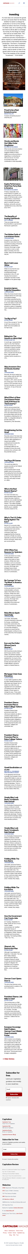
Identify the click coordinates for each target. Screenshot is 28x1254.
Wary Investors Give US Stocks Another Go (12, 369)
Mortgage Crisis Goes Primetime (13, 675)
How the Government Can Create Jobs (13, 917)
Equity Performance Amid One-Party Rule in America (12, 186)
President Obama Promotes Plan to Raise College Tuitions (13, 704)
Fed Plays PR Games (12, 460)
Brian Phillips (9, 114)
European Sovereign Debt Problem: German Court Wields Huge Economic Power (13, 1031)
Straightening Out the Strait (13, 431)
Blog (10, 1235)
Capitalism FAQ (6, 1126)
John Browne (9, 238)
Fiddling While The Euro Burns (11, 860)
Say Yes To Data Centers (8, 1171)
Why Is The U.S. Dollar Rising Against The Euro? (12, 519)
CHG (3, 1190)
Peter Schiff (8, 267)
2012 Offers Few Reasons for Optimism (13, 551)
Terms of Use (19, 1230)
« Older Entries (8, 1059)
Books (14, 1232)
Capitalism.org (20, 1232)
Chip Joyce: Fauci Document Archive (11, 1175)
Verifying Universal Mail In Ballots (10, 1173)
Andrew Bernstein (18, 1207)
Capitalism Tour (6, 1122)
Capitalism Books (7, 1130)
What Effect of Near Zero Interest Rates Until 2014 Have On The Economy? (12, 400)
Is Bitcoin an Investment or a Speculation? (14, 68)
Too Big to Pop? (10, 318)
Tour (17, 1235)
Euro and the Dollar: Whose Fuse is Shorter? (12, 645)
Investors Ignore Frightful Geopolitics (12, 289)
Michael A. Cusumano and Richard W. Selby (11, 772)
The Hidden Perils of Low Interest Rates (12, 235)
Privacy (5, 1232)
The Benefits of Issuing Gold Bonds (12, 217)
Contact (10, 1232)
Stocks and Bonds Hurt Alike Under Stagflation (11, 143)
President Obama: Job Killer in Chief (13, 997)
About (6, 1230)
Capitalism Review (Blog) (9, 1134)
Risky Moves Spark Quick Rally (12, 614)
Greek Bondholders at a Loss (13, 768)
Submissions (11, 1230)
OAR (3, 1196)
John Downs (8, 678)
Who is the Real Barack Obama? (10, 490)
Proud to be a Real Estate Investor (11, 111)
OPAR (3, 1187)
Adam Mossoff (10, 1210)
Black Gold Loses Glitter (11, 264)
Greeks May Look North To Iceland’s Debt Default (11, 799)
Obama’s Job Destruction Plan (11, 947)
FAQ (14, 1235)
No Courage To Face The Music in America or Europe (13, 582)
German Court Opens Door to (12, 979)
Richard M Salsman (11, 147)
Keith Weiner (8, 220)
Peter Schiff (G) (9, 340)
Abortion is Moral (9, 1199)
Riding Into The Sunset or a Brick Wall (13, 337)
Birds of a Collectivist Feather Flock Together (13, 1169)
